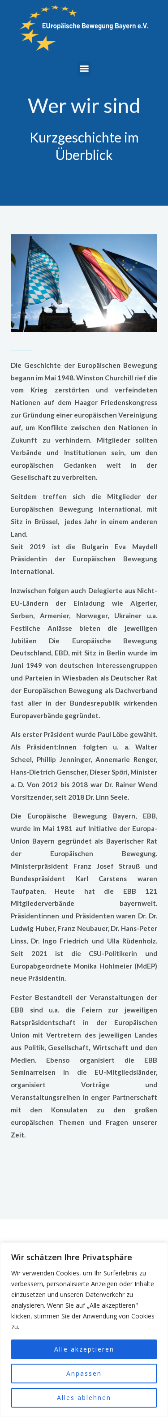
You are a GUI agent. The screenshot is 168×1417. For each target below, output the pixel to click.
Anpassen (84, 1373)
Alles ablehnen (84, 1397)
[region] (84, 1329)
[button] (84, 68)
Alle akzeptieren (84, 1349)
